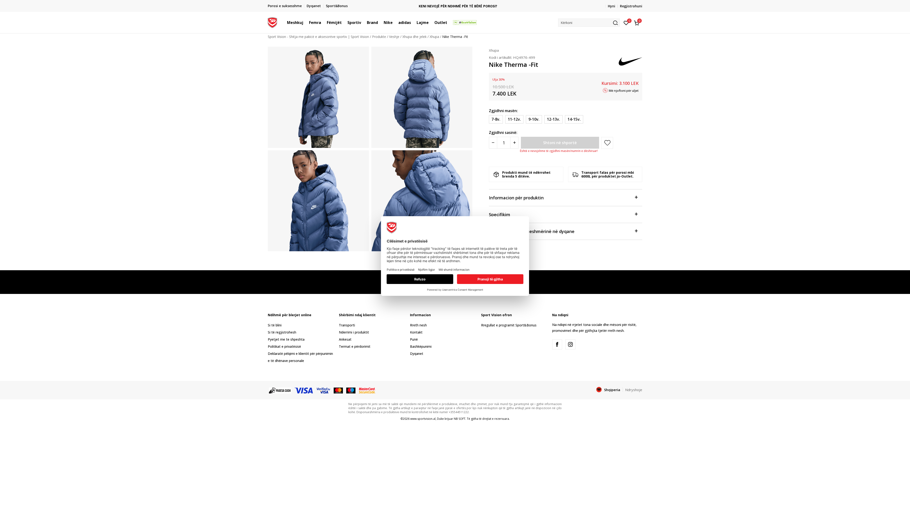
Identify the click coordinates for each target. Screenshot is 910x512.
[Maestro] (350, 390)
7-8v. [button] (495, 119)
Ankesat (345, 339)
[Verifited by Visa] (324, 390)
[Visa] (304, 390)
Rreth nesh (418, 325)
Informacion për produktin (516, 198)
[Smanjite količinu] (493, 143)
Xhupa (434, 36)
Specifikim (499, 214)
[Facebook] (557, 344)
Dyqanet (416, 353)
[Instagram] (570, 344)
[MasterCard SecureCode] (367, 390)
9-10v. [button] (533, 119)
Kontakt (416, 332)
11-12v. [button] (514, 119)
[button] (305, 22)
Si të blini (275, 325)
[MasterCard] (338, 390)
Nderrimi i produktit (354, 332)
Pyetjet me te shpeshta (286, 339)
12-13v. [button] (553, 119)
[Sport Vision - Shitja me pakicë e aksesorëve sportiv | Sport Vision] (272, 22)
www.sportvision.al (423, 419)
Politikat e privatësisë (284, 346)
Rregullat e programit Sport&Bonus (509, 325)
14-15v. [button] (574, 119)
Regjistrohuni (631, 6)
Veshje (394, 36)
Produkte (379, 36)
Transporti (347, 325)
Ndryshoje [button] (633, 389)
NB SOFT (459, 419)
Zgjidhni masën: (503, 111)
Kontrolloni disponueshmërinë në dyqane (531, 231)
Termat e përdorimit (354, 346)
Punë (414, 339)
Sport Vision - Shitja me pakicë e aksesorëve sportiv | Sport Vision (318, 36)
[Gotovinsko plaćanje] (280, 390)
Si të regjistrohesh (282, 332)
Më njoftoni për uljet (624, 90)
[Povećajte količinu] (514, 143)
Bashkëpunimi (421, 346)
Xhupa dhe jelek (414, 36)
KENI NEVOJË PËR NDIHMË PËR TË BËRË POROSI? (455, 6)
